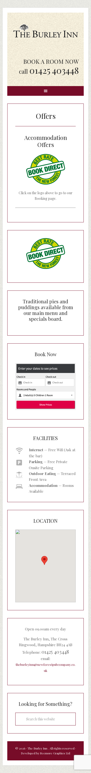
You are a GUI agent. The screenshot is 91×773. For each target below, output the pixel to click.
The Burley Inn (45, 30)
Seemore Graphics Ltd (55, 753)
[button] (44, 560)
